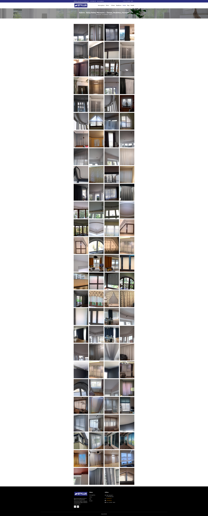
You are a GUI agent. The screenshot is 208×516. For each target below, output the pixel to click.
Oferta (107, 5)
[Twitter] (78, 507)
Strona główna (101, 5)
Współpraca (118, 5)
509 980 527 (93, 1)
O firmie (113, 5)
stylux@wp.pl (101, 1)
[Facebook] (75, 507)
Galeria (124, 5)
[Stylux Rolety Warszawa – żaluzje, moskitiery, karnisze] (81, 5)
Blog (128, 5)
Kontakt (132, 5)
